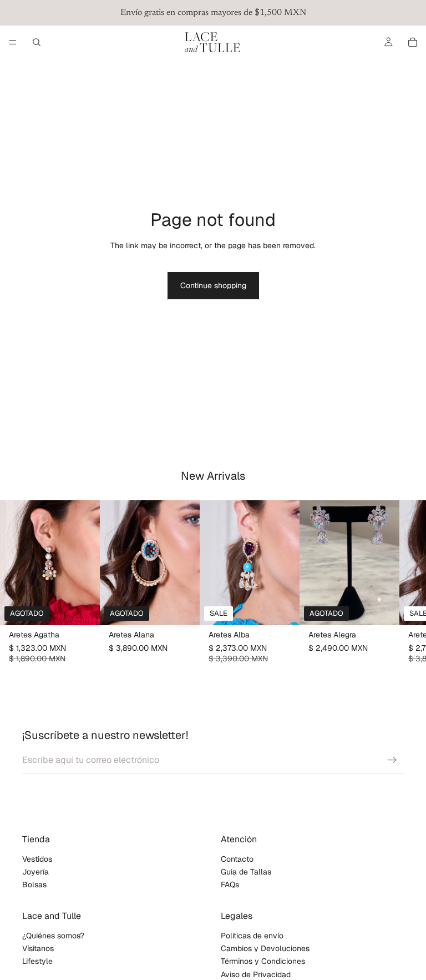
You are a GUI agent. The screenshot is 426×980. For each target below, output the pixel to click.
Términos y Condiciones (263, 962)
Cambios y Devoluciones (265, 949)
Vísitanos (38, 949)
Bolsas (34, 885)
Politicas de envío (252, 936)
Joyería (35, 872)
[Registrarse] (392, 760)
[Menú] (13, 42)
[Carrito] (412, 42)
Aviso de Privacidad (256, 974)
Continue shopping (213, 285)
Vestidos (37, 859)
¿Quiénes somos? (53, 936)
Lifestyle (37, 962)
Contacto (237, 859)
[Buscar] (36, 42)
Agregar (291, 608)
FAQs (230, 885)
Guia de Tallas (246, 872)
